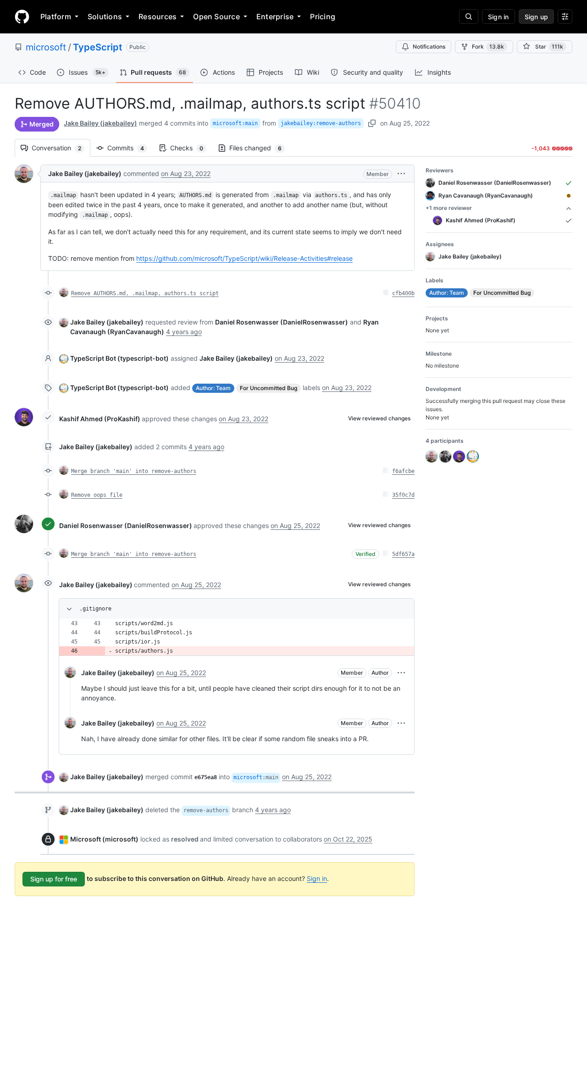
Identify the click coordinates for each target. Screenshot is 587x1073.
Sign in (317, 878)
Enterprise (275, 16)
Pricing (322, 16)
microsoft (46, 47)
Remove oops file (96, 495)
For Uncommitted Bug (268, 388)
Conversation (61, 148)
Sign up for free (53, 879)
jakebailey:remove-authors (321, 123)
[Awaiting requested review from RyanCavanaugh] (568, 195)
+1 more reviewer (449, 207)
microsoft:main (235, 123)
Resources (157, 16)
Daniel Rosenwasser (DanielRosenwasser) (125, 525)
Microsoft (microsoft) (104, 839)
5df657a (403, 554)
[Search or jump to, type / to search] (468, 16)
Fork (488, 46)
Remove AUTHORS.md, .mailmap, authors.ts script (145, 293)
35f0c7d (403, 495)
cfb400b (403, 293)
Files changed (260, 148)
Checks (191, 148)
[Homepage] (22, 16)
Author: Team (213, 388)
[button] (401, 173)
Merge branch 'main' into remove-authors (133, 471)
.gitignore (95, 608)
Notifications (429, 46)
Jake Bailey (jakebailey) (100, 123)
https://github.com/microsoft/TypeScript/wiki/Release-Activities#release (244, 258)
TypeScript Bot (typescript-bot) (119, 358)
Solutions (105, 16)
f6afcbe (403, 471)
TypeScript (97, 47)
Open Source (216, 16)
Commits (130, 148)
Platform (55, 16)
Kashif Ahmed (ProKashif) (99, 419)
